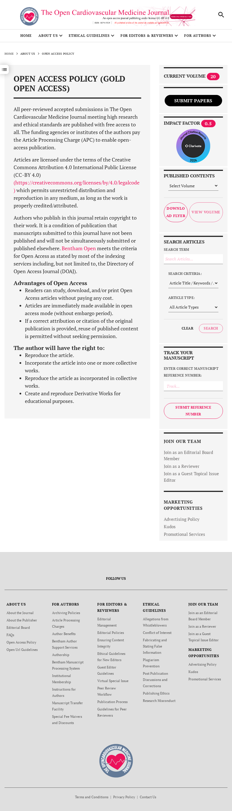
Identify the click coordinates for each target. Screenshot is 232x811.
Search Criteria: (185, 273)
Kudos (170, 526)
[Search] (221, 14)
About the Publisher (22, 620)
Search (211, 328)
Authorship (60, 655)
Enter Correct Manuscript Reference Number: (191, 371)
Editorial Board (18, 627)
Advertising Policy (181, 519)
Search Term (176, 249)
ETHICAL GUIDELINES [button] (89, 35)
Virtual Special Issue (112, 681)
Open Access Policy (21, 642)
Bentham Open (79, 248)
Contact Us (148, 797)
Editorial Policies (110, 632)
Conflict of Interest (157, 632)
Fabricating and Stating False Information (155, 646)
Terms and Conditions (91, 797)
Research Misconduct (159, 701)
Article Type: (181, 298)
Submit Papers (193, 100)
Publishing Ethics (156, 693)
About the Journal (20, 613)
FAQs (10, 635)
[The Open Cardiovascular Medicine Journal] (116, 760)
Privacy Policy (124, 797)
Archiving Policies (66, 613)
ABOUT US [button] (48, 35)
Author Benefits (64, 634)
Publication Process (112, 702)
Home (26, 35)
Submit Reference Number (193, 410)
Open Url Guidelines (22, 649)
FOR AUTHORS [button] (198, 35)
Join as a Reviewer (181, 466)
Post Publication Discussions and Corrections (155, 679)
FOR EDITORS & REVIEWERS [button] (147, 35)
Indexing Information (181, 17)
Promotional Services (184, 534)
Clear (187, 328)
